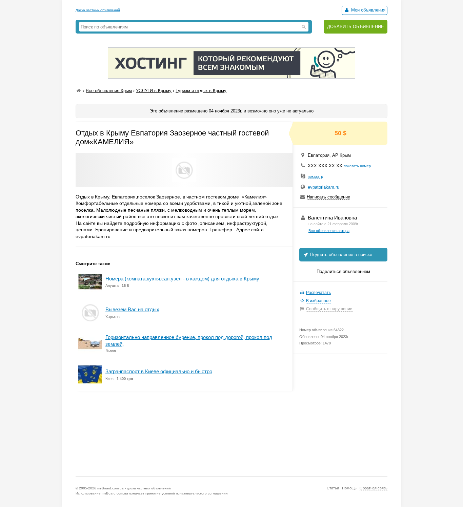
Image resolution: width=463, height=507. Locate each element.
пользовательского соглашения (201, 493)
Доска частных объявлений (98, 10)
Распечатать (318, 292)
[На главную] (79, 90)
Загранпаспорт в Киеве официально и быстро (158, 371)
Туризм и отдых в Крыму (201, 90)
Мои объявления (367, 10)
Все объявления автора (328, 231)
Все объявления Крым (109, 90)
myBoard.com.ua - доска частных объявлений (134, 488)
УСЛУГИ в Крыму (154, 90)
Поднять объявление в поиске (340, 254)
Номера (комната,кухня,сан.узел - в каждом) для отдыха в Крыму (182, 278)
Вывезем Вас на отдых (132, 309)
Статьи (333, 488)
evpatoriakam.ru (323, 187)
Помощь (349, 488)
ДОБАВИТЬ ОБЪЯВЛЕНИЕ (355, 26)
